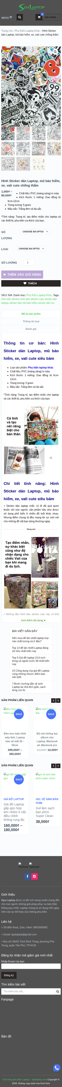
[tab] (31, 314)
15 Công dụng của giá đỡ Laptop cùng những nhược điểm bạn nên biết (30, 674)
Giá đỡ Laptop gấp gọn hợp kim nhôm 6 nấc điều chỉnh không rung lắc (15, 812)
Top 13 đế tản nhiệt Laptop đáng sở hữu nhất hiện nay (30, 649)
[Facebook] (27, 876)
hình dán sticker (10, 299)
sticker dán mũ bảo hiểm (23, 303)
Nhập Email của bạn (12, 961)
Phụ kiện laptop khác (40, 367)
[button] (55, 52)
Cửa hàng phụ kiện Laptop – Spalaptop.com (24, 1079)
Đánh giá (31, 329)
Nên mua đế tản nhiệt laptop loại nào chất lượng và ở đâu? (30, 640)
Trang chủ (7, 30)
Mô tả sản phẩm (31, 313)
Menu (5, 18)
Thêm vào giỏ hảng (24, 274)
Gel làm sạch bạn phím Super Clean (45, 812)
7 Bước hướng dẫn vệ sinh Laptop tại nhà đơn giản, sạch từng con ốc (29, 687)
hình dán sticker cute (31, 299)
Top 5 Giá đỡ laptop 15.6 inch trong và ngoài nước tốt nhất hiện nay (30, 660)
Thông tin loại (31, 321)
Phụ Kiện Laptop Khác (27, 30)
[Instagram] (34, 876)
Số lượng (6, 235)
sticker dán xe (46, 303)
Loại (4, 249)
